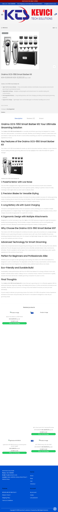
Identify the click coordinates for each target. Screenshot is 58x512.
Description (18, 118)
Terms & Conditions (7, 500)
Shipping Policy (6, 498)
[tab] (18, 118)
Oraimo (3, 112)
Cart (31, 481)
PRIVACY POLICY (6, 495)
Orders (32, 495)
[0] (55, 15)
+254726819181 (10, 473)
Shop (31, 478)
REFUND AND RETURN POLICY (9, 492)
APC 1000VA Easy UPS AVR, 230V (43, 444)
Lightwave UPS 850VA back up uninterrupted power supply (14, 445)
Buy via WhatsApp (15, 323)
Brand (41, 118)
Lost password (34, 498)
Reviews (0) (31, 118)
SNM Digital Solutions (42, 510)
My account (33, 492)
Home (31, 475)
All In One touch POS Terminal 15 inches (43, 427)
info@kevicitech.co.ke (50, 4)
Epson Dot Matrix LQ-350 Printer (14, 316)
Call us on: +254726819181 (8, 4)
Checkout (32, 484)
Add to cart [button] (15, 321)
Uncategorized (10, 109)
